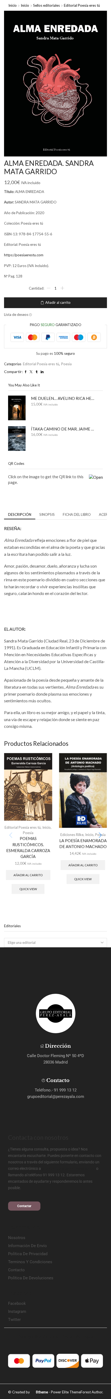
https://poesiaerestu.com (23, 255)
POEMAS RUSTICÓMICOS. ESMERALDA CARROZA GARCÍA (28, 847)
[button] (100, 835)
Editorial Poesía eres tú (82, 5)
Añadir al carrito (58, 302)
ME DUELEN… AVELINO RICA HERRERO (63, 398)
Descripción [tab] (19, 514)
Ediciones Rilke (72, 834)
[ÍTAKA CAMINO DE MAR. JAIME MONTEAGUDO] (17, 438)
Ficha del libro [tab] (77, 514)
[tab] (19, 515)
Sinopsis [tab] (47, 514)
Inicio (12, 5)
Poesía (66, 364)
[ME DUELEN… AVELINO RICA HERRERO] (17, 408)
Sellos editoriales (46, 5)
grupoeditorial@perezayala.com (68, 1168)
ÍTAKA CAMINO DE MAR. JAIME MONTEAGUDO (63, 428)
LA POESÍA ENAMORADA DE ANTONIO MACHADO (83, 843)
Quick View (28, 889)
